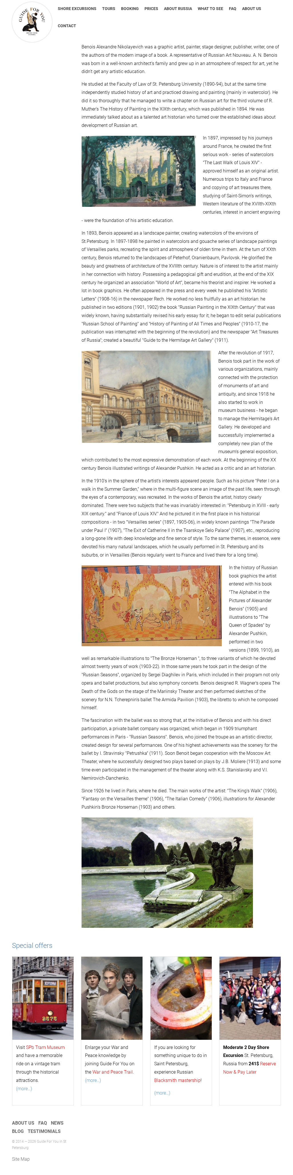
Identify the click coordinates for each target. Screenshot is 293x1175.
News (57, 1123)
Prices (151, 8)
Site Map (21, 1159)
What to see (210, 8)
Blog (18, 1131)
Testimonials (44, 1131)
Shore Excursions (77, 8)
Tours (108, 8)
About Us (251, 8)
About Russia (178, 8)
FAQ (232, 8)
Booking (130, 8)
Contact (67, 25)
